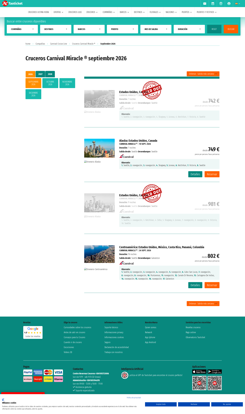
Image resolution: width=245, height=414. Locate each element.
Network (148, 332)
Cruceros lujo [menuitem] (75, 12)
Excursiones (69, 347)
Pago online (191, 332)
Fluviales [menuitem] (154, 12)
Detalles (195, 174)
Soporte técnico (111, 327)
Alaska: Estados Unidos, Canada (138, 141)
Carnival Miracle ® (128, 144)
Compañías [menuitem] (107, 12)
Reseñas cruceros (193, 327)
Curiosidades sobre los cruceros (77, 327)
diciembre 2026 (33, 94)
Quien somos (150, 327)
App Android (150, 342)
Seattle (135, 151)
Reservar (212, 174)
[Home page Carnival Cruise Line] (126, 155)
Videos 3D (68, 352)
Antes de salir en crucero (74, 332)
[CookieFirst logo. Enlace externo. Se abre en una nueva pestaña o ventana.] (3, 400)
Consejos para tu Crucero (74, 337)
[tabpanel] (50, 89)
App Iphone (150, 337)
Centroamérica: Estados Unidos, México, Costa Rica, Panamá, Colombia (161, 247)
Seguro (107, 342)
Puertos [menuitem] (185, 12)
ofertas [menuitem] (57, 12)
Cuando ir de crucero (73, 342)
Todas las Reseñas (33, 336)
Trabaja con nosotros (113, 352)
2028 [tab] (50, 74)
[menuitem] (205, 3)
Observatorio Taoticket (195, 337)
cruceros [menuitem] (90, 12)
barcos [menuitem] (123, 12)
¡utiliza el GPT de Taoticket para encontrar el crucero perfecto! (155, 375)
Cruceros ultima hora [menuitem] (38, 12)
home (28, 43)
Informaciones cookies (114, 337)
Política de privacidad (134, 398)
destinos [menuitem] (138, 12)
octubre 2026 (50, 83)
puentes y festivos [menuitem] (205, 12)
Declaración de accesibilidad (116, 347)
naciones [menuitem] (170, 12)
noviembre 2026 (67, 83)
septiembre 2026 (33, 83)
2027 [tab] (40, 74)
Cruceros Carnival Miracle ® (83, 43)
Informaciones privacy (113, 332)
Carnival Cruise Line (58, 43)
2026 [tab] (30, 74)
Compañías (40, 43)
